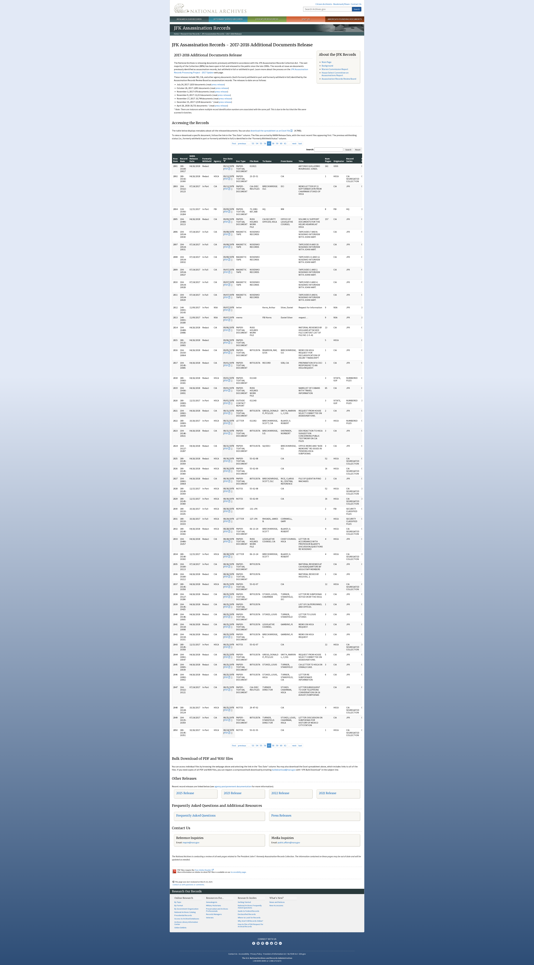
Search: (310, 149)
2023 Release (232, 793)
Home (176, 34)
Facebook (253, 943)
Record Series (349, 159)
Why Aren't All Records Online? (250, 921)
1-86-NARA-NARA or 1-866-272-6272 (267, 961)
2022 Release (280, 793)
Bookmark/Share (341, 4)
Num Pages (328, 159)
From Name (286, 161)
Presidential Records (183, 915)
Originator (338, 161)
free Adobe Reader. (203, 870)
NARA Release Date (194, 158)
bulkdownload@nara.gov (284, 769)
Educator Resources (267, 19)
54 (257, 143)
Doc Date (228, 158)
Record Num (183, 159)
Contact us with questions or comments (188, 884)
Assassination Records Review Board (339, 78)
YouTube (271, 943)
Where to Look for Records (249, 917)
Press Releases (281, 815)
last (300, 143)
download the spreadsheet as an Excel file (270, 130)
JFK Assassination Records (213, 34)
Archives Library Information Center (186, 923)
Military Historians (213, 905)
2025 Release (185, 793)
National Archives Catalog (185, 912)
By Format (178, 905)
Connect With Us (267, 939)
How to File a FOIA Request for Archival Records (250, 925)
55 (261, 143)
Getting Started (244, 902)
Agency (217, 161)
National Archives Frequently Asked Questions (250, 906)
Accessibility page (238, 872)
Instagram (262, 943)
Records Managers (214, 914)
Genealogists (211, 902)
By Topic (177, 902)
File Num (254, 161)
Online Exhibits (180, 927)
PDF (226, 168)
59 (277, 143)
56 (265, 143)
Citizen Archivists (324, 4)
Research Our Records (189, 19)
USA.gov (302, 954)
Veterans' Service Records (228, 19)
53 (253, 143)
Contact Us (356, 4)
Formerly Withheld (207, 159)
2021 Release (327, 793)
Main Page (326, 62)
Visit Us (306, 19)
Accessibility (244, 954)
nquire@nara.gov (191, 842)
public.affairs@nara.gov (289, 842)
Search (357, 9)
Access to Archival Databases (186, 918)
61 (285, 143)
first (234, 143)
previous (242, 143)
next (294, 143)
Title (301, 161)
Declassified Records (247, 914)
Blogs (276, 943)
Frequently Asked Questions (196, 815)
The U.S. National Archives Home (210, 8)
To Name (266, 161)
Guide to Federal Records (248, 911)
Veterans (210, 917)
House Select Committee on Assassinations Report (335, 74)
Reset (357, 149)
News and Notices (277, 902)
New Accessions (276, 905)
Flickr (280, 943)
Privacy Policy (256, 954)
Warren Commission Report (335, 69)
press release (218, 84)
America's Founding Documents (345, 19)
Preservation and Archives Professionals (217, 910)
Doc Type (240, 161)
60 (281, 143)
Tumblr (267, 943)
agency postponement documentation (232, 786)
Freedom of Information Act (274, 954)
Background (327, 65)
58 (273, 143)
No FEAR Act (293, 954)
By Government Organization (186, 909)
